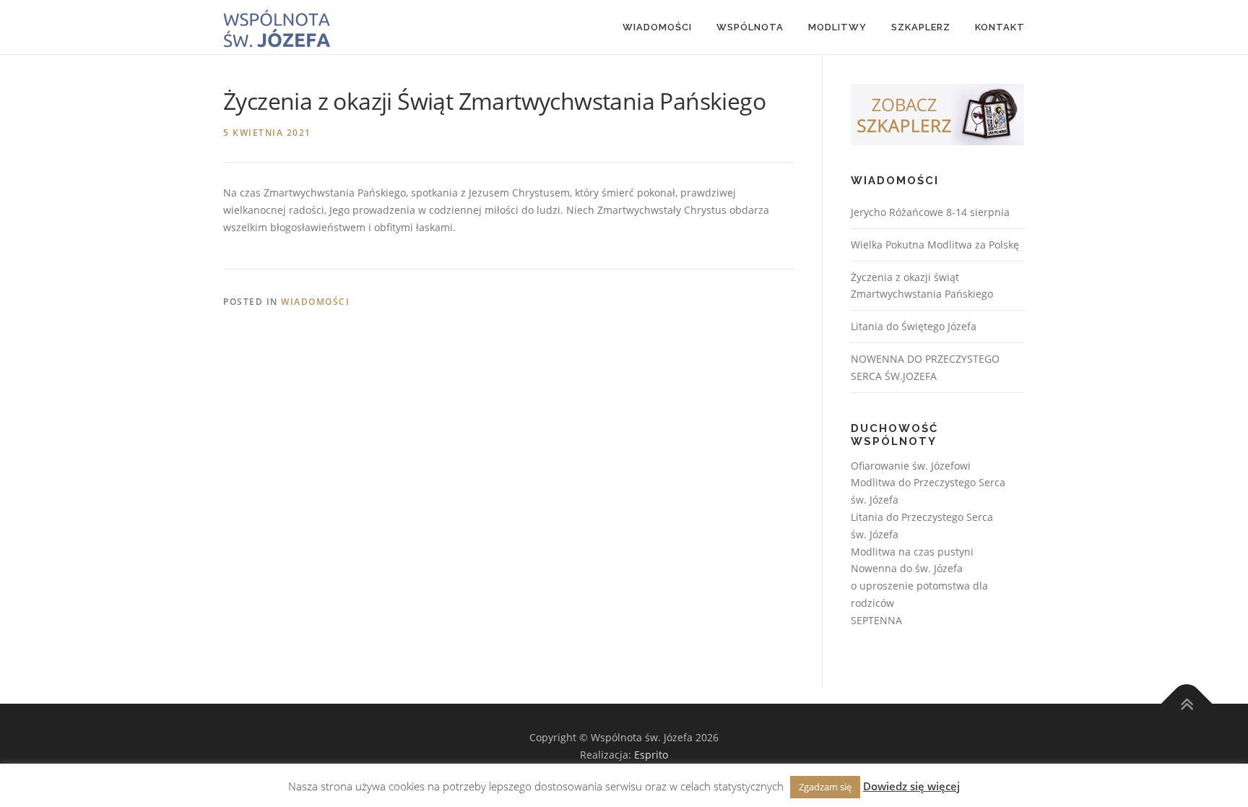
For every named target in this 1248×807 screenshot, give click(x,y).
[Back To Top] (1187, 704)
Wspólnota (750, 27)
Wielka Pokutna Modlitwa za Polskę (935, 244)
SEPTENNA (876, 620)
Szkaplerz (920, 27)
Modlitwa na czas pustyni (912, 551)
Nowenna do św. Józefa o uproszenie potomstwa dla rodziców (919, 585)
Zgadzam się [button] (825, 786)
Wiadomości (657, 27)
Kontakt (1000, 27)
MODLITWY (837, 27)
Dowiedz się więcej (911, 786)
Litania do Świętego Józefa (913, 326)
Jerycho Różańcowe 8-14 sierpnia (930, 212)
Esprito (651, 754)
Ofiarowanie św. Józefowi (911, 465)
